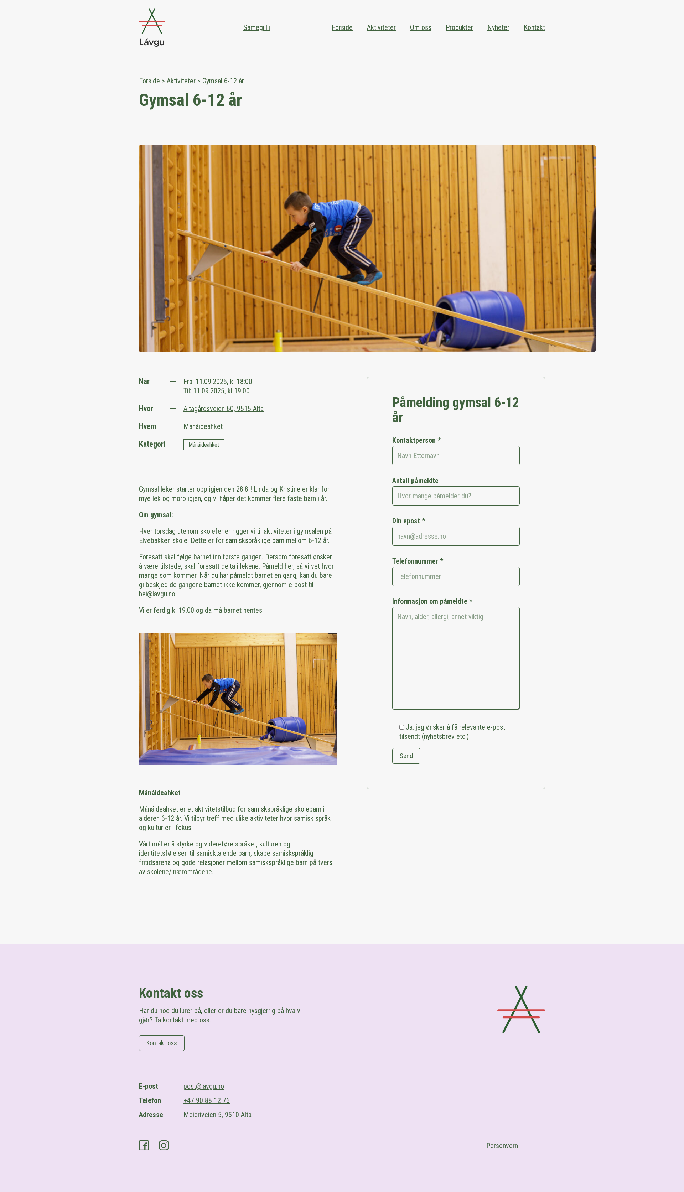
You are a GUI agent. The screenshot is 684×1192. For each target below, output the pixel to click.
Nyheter (498, 27)
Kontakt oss (161, 1043)
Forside (342, 27)
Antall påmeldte (415, 480)
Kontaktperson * (416, 440)
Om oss (420, 27)
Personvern (502, 1145)
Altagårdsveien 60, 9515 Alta (223, 408)
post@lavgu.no (203, 1086)
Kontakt (534, 27)
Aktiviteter (381, 27)
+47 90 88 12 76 (206, 1100)
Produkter (459, 27)
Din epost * (408, 521)
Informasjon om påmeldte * (432, 601)
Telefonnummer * (417, 561)
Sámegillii (256, 27)
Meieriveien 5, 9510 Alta (217, 1114)
